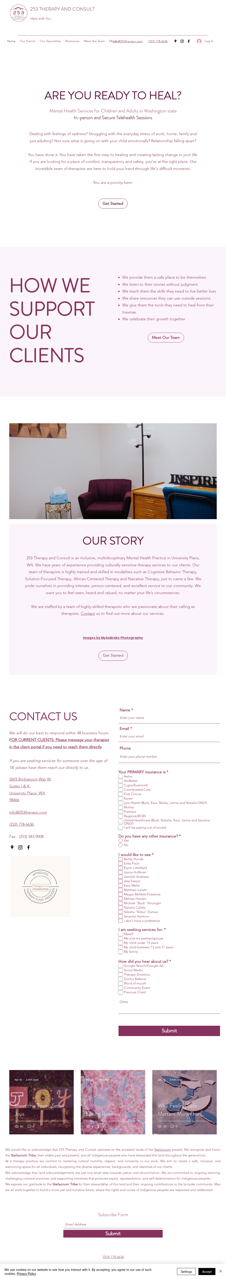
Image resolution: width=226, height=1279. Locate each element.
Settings (186, 1271)
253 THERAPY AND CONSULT (62, 9)
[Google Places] (175, 41)
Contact (88, 613)
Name (125, 710)
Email (124, 729)
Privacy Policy (26, 1273)
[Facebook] (188, 41)
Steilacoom (162, 1149)
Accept (207, 1271)
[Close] (220, 1271)
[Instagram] (182, 41)
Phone (125, 748)
